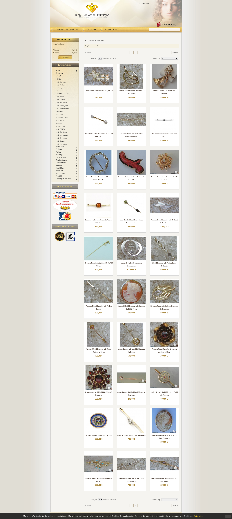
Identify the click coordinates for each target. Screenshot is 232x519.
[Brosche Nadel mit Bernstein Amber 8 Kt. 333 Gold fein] (98, 205)
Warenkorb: (169, 24)
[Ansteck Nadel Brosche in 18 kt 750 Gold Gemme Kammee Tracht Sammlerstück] (164, 420)
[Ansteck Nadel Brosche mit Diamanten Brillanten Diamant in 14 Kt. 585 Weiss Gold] (131, 248)
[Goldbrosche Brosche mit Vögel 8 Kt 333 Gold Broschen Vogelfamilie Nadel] (98, 76)
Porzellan (59, 171)
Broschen (59, 73)
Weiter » (175, 52)
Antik (59, 76)
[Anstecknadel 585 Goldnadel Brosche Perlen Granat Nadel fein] (131, 377)
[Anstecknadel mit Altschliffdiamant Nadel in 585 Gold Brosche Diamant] (131, 334)
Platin (59, 123)
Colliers (59, 149)
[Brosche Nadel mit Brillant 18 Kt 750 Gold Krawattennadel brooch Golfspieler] (98, 248)
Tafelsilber (60, 168)
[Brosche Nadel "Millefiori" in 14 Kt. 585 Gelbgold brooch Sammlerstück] (98, 420)
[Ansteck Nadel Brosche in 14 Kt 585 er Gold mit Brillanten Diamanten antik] (164, 162)
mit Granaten (62, 138)
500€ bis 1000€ (62, 117)
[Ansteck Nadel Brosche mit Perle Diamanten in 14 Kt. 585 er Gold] (131, 463)
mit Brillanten (62, 103)
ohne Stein (61, 126)
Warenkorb (64, 39)
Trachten (60, 111)
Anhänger (59, 155)
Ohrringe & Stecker (63, 179)
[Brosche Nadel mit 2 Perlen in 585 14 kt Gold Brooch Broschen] (98, 119)
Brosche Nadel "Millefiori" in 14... (99, 435)
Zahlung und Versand (66, 30)
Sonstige (60, 91)
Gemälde (59, 176)
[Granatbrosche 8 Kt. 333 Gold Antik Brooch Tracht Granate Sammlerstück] (98, 377)
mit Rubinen (61, 82)
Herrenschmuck (62, 157)
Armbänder (60, 147)
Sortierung (156, 58)
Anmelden (145, 3)
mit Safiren (61, 85)
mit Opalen (61, 141)
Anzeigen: (94, 58)
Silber (59, 79)
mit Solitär (61, 100)
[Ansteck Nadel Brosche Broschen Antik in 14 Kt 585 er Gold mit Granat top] (164, 334)
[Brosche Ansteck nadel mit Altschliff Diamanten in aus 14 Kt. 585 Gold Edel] (131, 420)
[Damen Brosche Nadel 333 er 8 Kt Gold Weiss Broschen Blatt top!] (131, 76)
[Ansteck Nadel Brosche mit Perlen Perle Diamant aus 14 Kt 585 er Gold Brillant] (98, 291)
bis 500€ (60, 114)
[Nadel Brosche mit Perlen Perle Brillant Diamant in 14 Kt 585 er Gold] (164, 248)
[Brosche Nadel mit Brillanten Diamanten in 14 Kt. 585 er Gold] (131, 119)
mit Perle (60, 97)
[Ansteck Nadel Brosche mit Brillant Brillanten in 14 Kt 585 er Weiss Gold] (164, 205)
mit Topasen (61, 88)
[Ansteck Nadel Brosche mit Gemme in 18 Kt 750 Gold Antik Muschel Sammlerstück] (131, 291)
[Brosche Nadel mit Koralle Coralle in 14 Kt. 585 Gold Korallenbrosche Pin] (131, 162)
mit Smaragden (62, 106)
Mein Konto (111, 30)
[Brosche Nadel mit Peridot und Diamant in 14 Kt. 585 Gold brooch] (131, 205)
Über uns (91, 30)
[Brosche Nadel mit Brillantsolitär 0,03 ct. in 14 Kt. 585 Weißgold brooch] (164, 119)
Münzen (59, 165)
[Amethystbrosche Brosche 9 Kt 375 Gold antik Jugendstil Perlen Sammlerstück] (164, 463)
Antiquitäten (60, 173)
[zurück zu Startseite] (86, 40)
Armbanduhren (61, 160)
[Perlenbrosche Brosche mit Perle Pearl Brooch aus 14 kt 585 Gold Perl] (98, 162)
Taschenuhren (61, 163)
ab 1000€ (60, 120)
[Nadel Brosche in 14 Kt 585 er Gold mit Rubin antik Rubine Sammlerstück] (164, 377)
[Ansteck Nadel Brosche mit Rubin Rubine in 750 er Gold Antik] (98, 334)
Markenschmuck (63, 108)
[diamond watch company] (92, 10)
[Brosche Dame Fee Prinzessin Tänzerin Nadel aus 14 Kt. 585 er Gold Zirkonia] (164, 76)
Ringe (58, 70)
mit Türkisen (61, 129)
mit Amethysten (62, 132)
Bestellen (65, 57)
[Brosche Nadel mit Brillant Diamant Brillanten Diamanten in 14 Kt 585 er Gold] (164, 291)
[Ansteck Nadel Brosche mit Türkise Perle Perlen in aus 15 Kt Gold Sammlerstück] (98, 463)
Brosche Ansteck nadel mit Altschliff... (131, 435)
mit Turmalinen (62, 144)
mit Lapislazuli (62, 135)
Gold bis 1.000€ (63, 94)
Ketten (58, 152)
